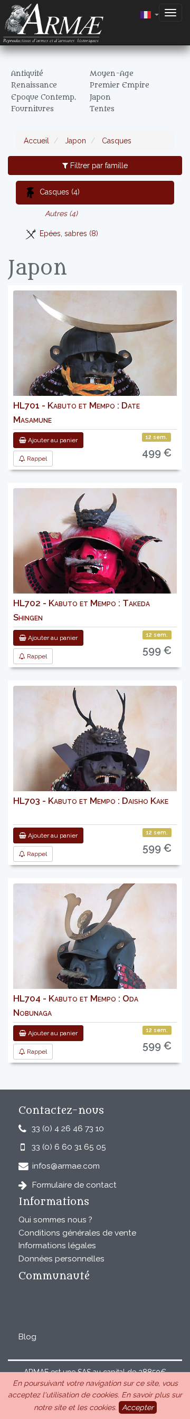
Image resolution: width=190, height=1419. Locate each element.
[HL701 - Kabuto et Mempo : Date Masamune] (95, 372)
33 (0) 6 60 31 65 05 (69, 1147)
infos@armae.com (66, 1166)
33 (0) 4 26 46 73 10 (68, 1128)
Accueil (36, 141)
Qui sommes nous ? (55, 1219)
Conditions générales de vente (77, 1233)
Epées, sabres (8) (69, 233)
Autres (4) (61, 213)
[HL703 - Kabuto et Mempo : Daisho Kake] (95, 767)
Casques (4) (60, 192)
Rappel (36, 458)
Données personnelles (61, 1259)
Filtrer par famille (98, 165)
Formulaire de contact (74, 1185)
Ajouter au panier (52, 440)
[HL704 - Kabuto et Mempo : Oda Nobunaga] (95, 965)
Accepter (138, 1407)
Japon (74, 141)
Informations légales (57, 1245)
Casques (115, 141)
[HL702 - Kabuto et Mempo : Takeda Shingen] (95, 570)
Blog (27, 1337)
